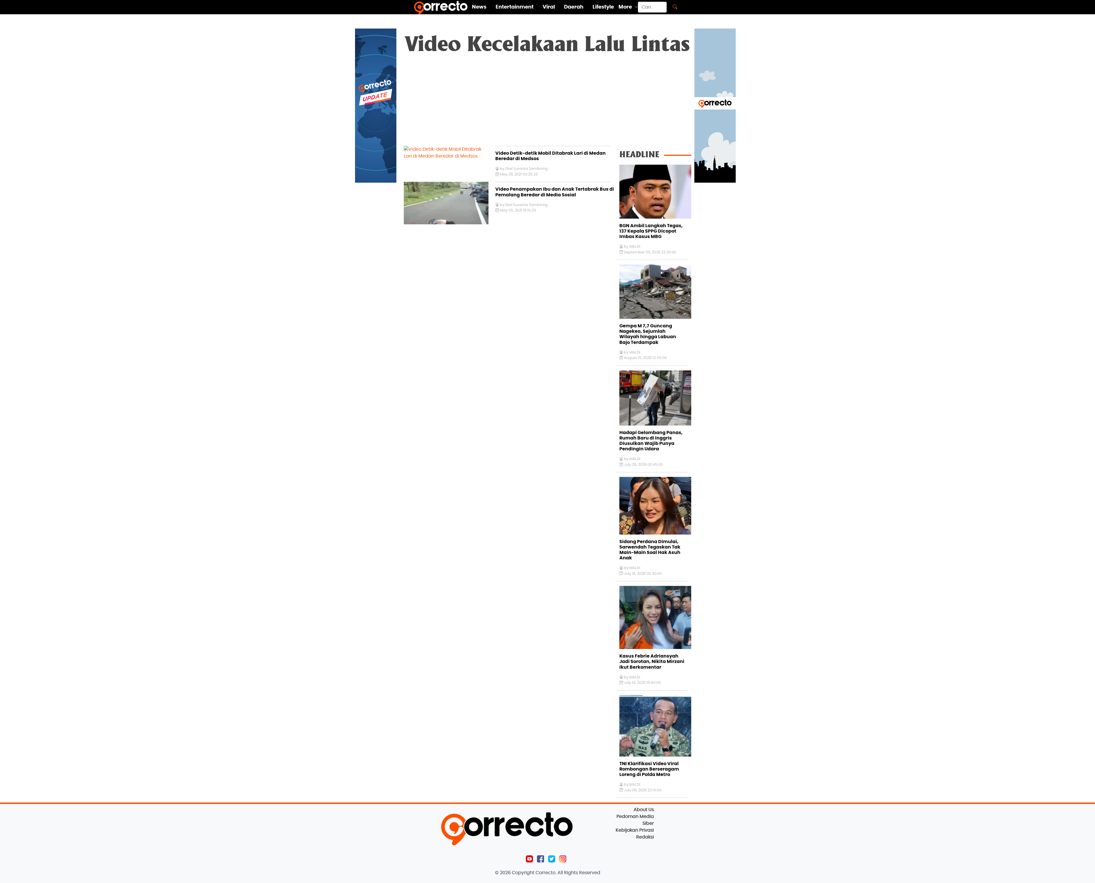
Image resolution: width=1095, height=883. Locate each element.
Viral (549, 7)
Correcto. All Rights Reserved (568, 872)
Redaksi (645, 837)
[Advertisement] (547, 103)
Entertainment (515, 7)
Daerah (573, 7)
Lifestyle (603, 7)
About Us (644, 809)
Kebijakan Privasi (635, 830)
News (479, 7)
